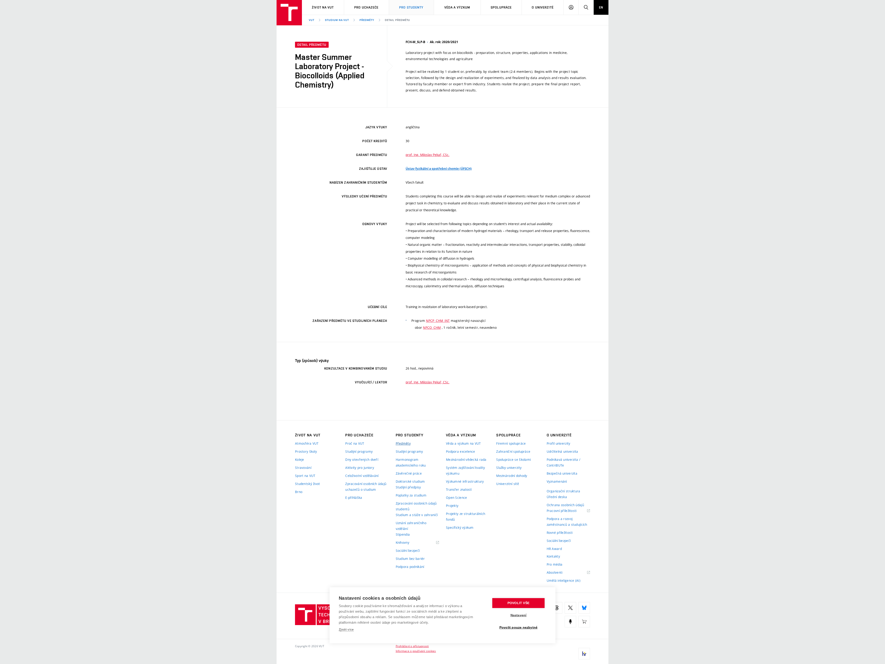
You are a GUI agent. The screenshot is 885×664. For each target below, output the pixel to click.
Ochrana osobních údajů (565, 505)
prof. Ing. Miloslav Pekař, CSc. (427, 155)
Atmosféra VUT (307, 443)
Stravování (303, 467)
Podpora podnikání (410, 566)
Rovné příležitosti (560, 532)
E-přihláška (353, 497)
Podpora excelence (460, 451)
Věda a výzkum (457, 7)
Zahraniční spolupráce (513, 451)
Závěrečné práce (409, 473)
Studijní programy (359, 451)
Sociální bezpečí (408, 550)
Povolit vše (518, 603)
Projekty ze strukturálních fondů (465, 516)
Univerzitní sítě (507, 484)
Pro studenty (411, 7)
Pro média (555, 564)
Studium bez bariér (410, 558)
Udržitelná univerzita (562, 451)
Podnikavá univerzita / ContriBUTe (563, 462)
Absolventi (560, 572)
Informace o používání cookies (416, 651)
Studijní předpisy (408, 487)
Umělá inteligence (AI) (563, 580)
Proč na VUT (354, 443)
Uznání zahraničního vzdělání (411, 526)
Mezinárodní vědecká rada (466, 459)
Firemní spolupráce (511, 443)
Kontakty (553, 556)
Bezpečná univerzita (562, 473)
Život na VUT (323, 7)
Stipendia (403, 534)
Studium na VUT (337, 20)
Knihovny (408, 542)
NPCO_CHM (432, 327)
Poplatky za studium (411, 495)
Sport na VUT (305, 475)
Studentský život (307, 484)
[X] (570, 608)
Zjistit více (346, 629)
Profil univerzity (558, 443)
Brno (298, 492)
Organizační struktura (563, 491)
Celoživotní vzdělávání (361, 475)
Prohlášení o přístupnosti (412, 646)
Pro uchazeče (366, 7)
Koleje (299, 459)
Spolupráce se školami (513, 459)
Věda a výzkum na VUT (463, 443)
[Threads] (556, 608)
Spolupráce (501, 7)
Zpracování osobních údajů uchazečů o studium (365, 487)
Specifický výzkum (460, 527)
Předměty (367, 20)
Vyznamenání (557, 481)
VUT (311, 20)
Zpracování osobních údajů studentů (416, 506)
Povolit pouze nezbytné (518, 627)
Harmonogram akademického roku (411, 462)
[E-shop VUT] (584, 621)
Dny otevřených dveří (361, 459)
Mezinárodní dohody (511, 475)
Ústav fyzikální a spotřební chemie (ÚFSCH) (439, 169)
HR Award (554, 548)
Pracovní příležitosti (567, 511)
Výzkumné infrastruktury (465, 481)
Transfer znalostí (459, 489)
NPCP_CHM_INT (438, 320)
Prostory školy (306, 451)
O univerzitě (542, 7)
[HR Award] (584, 653)
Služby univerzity (509, 467)
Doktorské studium (410, 481)
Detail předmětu (397, 20)
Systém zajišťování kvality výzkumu (465, 470)
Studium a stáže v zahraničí (417, 515)
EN (601, 7)
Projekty (452, 505)
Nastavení (518, 615)
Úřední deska (557, 497)
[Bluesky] (584, 608)
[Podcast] (570, 621)
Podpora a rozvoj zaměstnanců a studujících (567, 522)
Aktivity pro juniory (359, 467)
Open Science (456, 497)
